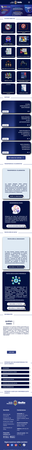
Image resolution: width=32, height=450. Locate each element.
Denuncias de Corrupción (6, 427)
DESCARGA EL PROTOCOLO (16, 267)
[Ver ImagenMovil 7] (16, 10)
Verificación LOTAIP (8, 434)
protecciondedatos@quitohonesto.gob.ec (14, 300)
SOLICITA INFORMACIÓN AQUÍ (16, 226)
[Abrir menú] (29, 2)
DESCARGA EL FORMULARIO (16, 308)
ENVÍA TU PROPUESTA (16, 196)
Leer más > (5, 111)
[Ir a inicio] (16, 2)
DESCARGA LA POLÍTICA (16, 304)
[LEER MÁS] (16, 343)
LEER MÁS (11, 352)
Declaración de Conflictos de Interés (8, 431)
